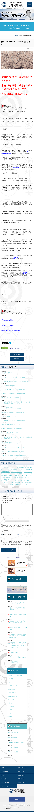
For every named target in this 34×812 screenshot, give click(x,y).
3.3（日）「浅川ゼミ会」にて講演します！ (12, 398)
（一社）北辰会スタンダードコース (18, 475)
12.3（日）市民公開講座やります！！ (10, 424)
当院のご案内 (4, 775)
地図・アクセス (22, 768)
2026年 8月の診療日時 (13, 737)
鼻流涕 (7, 482)
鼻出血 (22, 469)
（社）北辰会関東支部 (16, 482)
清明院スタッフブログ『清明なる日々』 (12, 330)
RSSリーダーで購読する (15, 348)
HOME (16, 35)
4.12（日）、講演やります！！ (9, 373)
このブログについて (12, 685)
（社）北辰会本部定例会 (5, 467)
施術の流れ (4, 779)
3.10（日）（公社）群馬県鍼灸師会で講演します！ (13, 393)
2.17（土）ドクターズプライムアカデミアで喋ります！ (15, 389)
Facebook (17, 799)
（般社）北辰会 (19, 473)
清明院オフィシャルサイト (8, 325)
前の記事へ (17, 358)
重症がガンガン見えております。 (17, 657)
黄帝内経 (8, 480)
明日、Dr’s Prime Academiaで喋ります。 (11, 433)
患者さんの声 (11, 699)
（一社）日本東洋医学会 (16, 472)
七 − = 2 (5, 531)
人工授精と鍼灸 (13, 652)
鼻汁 (28, 477)
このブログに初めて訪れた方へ (16, 603)
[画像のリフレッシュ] (18, 534)
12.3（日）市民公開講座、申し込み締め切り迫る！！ (14, 412)
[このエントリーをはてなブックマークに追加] (10, 343)
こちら (22, 93)
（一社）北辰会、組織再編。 (8, 385)
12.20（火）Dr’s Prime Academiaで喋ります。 (12, 447)
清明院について (11, 689)
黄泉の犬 (12, 467)
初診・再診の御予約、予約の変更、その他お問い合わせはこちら (17, 27)
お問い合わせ (4, 771)
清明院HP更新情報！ (13, 696)
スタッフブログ (22, 782)
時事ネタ (10, 716)
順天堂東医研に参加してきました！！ (10, 443)
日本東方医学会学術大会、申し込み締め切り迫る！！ (14, 420)
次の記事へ (17, 354)
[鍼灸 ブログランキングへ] (6, 106)
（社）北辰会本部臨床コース (13, 469)
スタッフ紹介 (4, 786)
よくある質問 (21, 771)
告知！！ (12, 367)
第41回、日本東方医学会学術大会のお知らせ (12, 428)
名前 (2, 517)
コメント (4, 503)
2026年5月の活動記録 (13, 752)
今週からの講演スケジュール (8, 416)
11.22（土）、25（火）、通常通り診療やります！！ (14, 377)
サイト (3, 522)
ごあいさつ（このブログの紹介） (16, 675)
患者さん (10, 703)
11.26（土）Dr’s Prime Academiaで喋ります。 (12, 451)
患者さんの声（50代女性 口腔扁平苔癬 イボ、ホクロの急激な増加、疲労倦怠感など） (17, 636)
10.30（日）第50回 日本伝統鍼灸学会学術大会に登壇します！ (16, 455)
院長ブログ (21, 779)
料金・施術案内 (5, 782)
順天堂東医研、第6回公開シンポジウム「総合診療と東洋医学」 (17, 381)
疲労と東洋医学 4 (14, 662)
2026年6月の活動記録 (13, 747)
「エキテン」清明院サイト (8, 320)
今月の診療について (12, 679)
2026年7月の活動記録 (13, 732)
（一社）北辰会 (14, 485)
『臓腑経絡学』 (16, 167)
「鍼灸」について (12, 692)
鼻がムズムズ (21, 477)
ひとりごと (10, 713)
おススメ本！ (11, 706)
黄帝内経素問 (16, 477)
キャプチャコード (12, 541)
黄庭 (25, 477)
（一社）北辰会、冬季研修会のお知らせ (11, 408)
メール (3, 519)
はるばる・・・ (11, 709)
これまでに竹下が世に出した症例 (16, 742)
